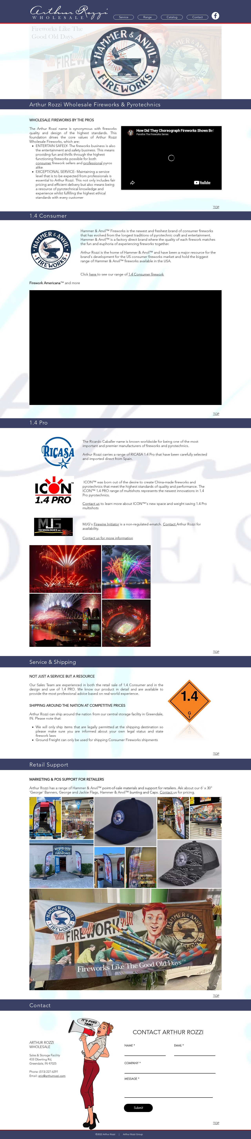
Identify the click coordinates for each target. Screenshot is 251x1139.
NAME (129, 1056)
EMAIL (178, 1056)
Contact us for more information (108, 549)
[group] (125, 295)
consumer (43, 163)
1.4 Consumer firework (146, 274)
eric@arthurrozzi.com (51, 1087)
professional (92, 163)
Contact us (91, 515)
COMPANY (131, 1074)
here (93, 274)
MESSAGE (131, 1089)
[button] (123, 17)
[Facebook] (215, 16)
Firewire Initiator (106, 535)
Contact (169, 535)
